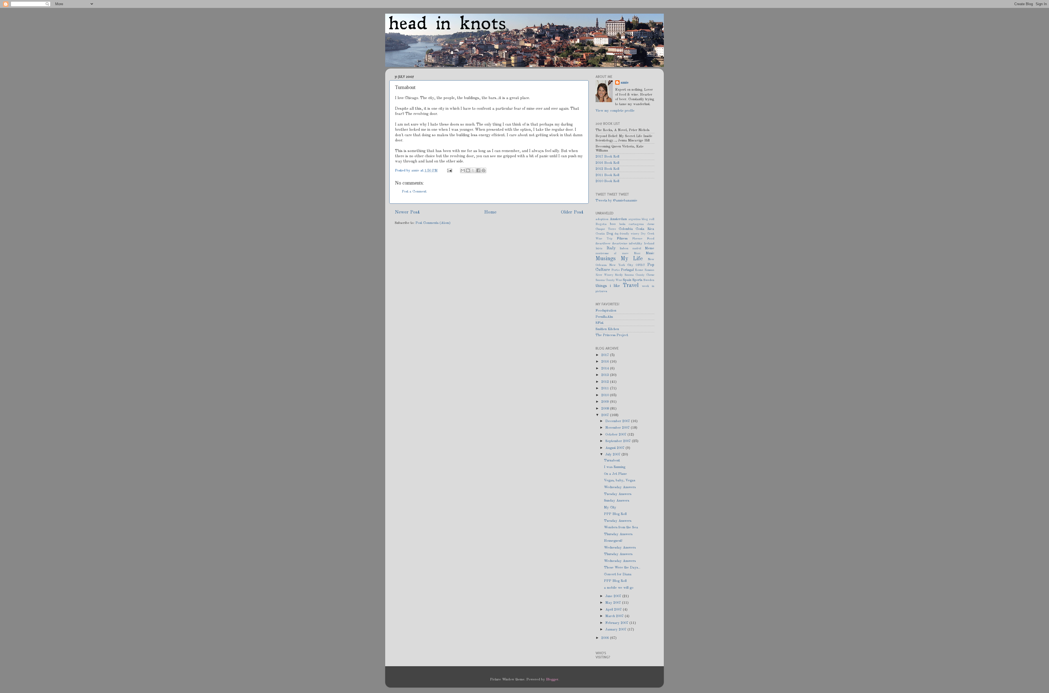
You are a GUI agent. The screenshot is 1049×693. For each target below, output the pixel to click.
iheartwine (619, 243)
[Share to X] (473, 170)
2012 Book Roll (607, 169)
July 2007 (613, 454)
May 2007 (613, 603)
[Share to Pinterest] (483, 170)
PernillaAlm (604, 317)
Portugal (627, 270)
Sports (637, 280)
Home (490, 212)
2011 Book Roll (607, 175)
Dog (609, 233)
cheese (650, 224)
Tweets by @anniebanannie (616, 200)
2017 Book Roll (607, 156)
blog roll (648, 219)
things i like (608, 286)
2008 (605, 408)
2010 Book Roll (607, 181)
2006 (605, 638)
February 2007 (617, 623)
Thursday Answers (618, 534)
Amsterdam (618, 219)
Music (650, 253)
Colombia (626, 229)
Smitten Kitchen (607, 329)
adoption (602, 219)
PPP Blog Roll (615, 514)
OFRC (640, 265)
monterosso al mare (612, 253)
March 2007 (615, 616)
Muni (637, 253)
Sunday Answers (616, 500)
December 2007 (618, 421)
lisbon (624, 248)
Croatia (600, 233)
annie (415, 170)
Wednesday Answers (620, 487)
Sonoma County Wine (609, 280)
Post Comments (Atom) (433, 223)
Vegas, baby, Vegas (619, 480)
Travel (631, 285)
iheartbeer (603, 243)
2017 (605, 355)
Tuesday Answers (617, 494)
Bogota (601, 224)
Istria (599, 248)
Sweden (648, 280)
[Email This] (462, 170)
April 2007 (614, 609)
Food (650, 238)
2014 (605, 368)
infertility (635, 243)
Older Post (572, 212)
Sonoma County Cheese (639, 275)
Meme (649, 248)
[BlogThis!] (468, 170)
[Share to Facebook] (478, 170)
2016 (605, 361)
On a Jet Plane (615, 474)
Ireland (649, 243)
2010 (605, 395)
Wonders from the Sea (621, 527)
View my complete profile (615, 110)
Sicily (619, 275)
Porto (615, 270)
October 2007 (616, 434)
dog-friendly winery (627, 233)
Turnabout (612, 460)
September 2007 (618, 441)
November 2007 (618, 428)
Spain (627, 280)
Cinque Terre (606, 229)
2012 (605, 382)
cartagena (636, 224)
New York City (621, 265)
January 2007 (616, 629)
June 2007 (613, 596)
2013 (605, 375)
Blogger (552, 679)
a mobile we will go (618, 588)
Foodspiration (606, 310)
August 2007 (615, 448)
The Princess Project (612, 335)
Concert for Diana (618, 574)
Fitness (622, 238)
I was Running (614, 467)
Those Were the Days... (622, 567)
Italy (611, 248)
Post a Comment (414, 191)
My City (610, 507)
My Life (632, 259)
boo (613, 224)
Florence (637, 238)
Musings (606, 259)
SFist (599, 323)
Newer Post (407, 212)
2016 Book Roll (607, 163)
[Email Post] (449, 170)
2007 (605, 415)
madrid (636, 248)
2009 (605, 402)
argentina (635, 219)
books (622, 224)
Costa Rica (645, 229)
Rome (639, 270)
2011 (605, 388)
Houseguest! (613, 541)
